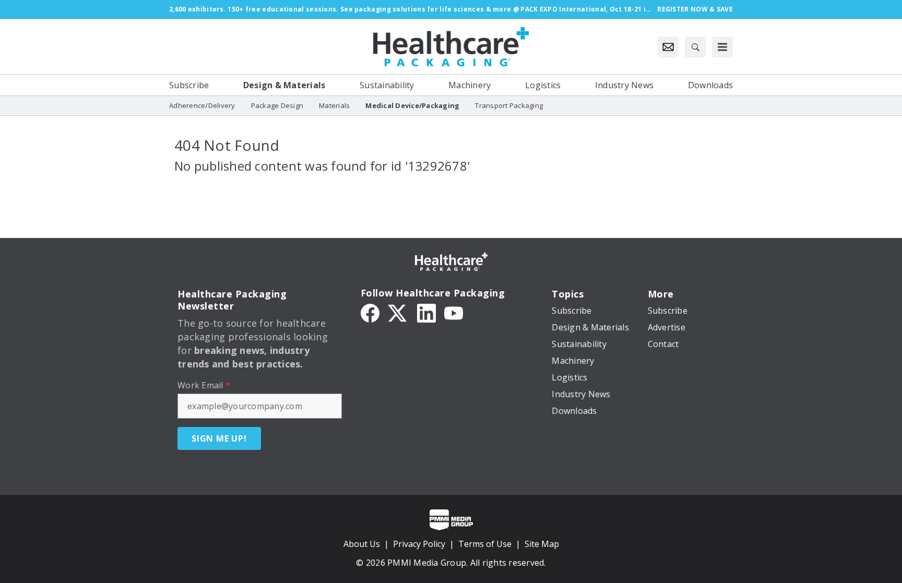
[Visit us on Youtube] (453, 312)
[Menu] (722, 47)
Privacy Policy (419, 544)
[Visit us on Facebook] (370, 312)
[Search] (695, 47)
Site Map (542, 544)
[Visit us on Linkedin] (426, 312)
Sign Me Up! (219, 438)
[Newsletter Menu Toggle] (668, 47)
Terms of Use (485, 544)
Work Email (203, 385)
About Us (361, 544)
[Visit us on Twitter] (398, 312)
